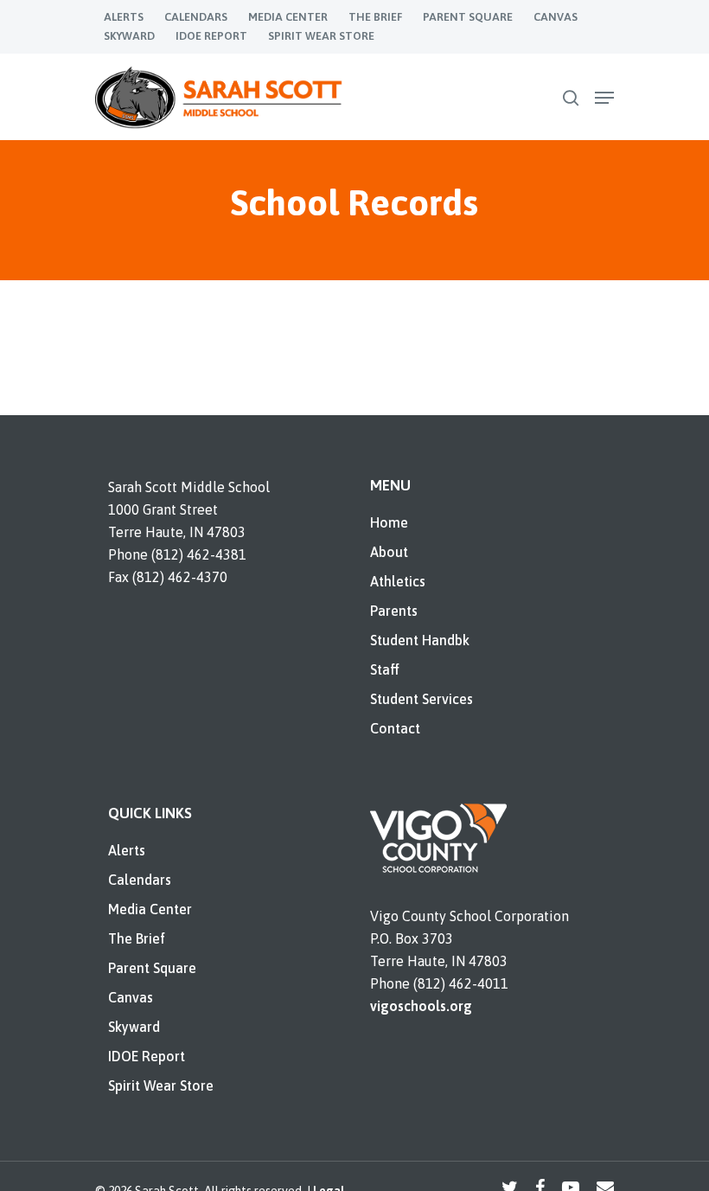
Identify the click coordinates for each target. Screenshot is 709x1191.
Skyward (134, 1026)
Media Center (150, 909)
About (389, 552)
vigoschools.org (421, 1006)
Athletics (397, 581)
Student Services (421, 699)
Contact (395, 728)
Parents (394, 610)
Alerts (126, 850)
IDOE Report (146, 1056)
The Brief (136, 938)
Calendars (139, 879)
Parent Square (152, 968)
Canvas (130, 997)
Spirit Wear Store (161, 1085)
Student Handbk (419, 640)
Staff (384, 669)
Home (389, 522)
